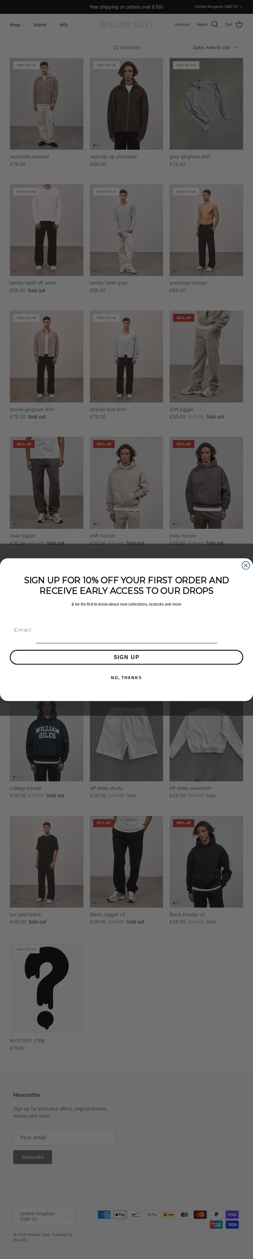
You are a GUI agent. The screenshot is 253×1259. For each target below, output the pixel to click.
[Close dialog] (246, 565)
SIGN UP (127, 657)
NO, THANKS (126, 677)
